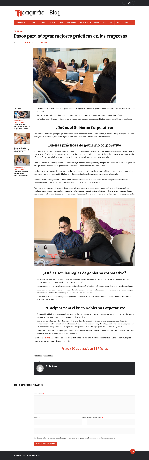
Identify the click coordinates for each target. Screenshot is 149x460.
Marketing (107, 22)
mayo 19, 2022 (41, 43)
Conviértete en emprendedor (42, 22)
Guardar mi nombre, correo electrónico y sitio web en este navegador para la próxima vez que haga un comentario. (76, 438)
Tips (61, 22)
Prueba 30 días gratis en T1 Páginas (84, 348)
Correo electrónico (95, 418)
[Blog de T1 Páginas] (38, 13)
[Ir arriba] (132, 451)
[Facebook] (124, 3)
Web (84, 418)
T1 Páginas (49, 355)
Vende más (71, 22)
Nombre (37, 418)
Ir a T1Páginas (122, 22)
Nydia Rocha (29, 43)
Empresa (38, 355)
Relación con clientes (89, 22)
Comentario (39, 394)
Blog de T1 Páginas (30, 456)
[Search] (133, 3)
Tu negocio (21, 22)
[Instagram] (129, 3)
